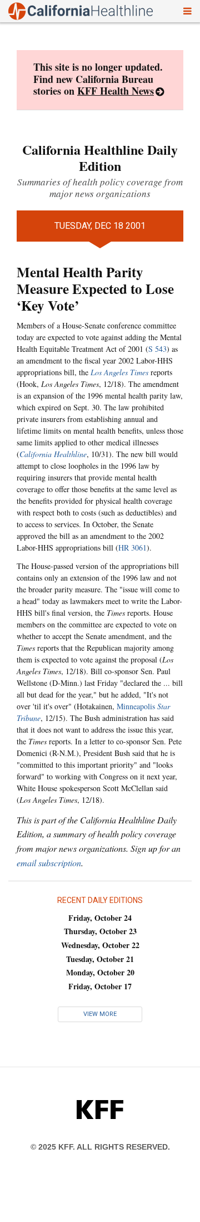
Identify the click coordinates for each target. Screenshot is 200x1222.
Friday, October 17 (100, 986)
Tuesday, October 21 (100, 959)
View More (100, 1014)
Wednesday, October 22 (100, 945)
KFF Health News (115, 91)
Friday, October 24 (100, 918)
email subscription (49, 862)
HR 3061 (132, 547)
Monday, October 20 (100, 972)
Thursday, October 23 (100, 931)
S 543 (157, 348)
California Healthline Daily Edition (100, 157)
